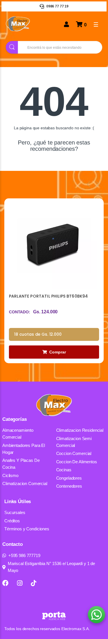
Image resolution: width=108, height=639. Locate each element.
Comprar (57, 352)
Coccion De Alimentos (76, 461)
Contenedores (69, 486)
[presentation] (88, 184)
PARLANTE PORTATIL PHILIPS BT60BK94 (48, 296)
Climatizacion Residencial (80, 430)
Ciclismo (10, 475)
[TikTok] (33, 583)
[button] (96, 614)
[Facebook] (5, 583)
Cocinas (63, 469)
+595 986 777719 (24, 555)
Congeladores (69, 478)
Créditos (12, 520)
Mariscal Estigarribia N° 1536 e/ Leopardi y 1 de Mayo (51, 567)
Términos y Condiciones (26, 528)
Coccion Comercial (74, 453)
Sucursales (14, 512)
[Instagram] (19, 583)
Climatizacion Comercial (24, 483)
